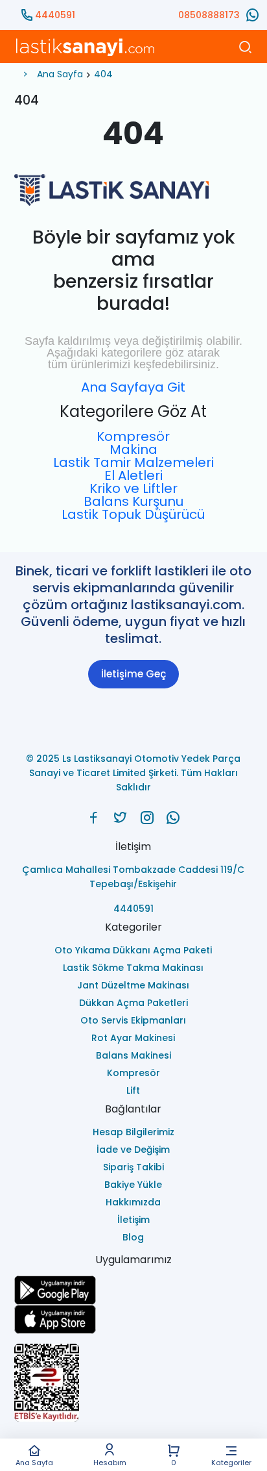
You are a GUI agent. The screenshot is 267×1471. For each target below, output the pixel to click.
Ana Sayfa (34, 1461)
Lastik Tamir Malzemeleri (133, 462)
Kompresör (133, 436)
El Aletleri (133, 475)
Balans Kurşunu (133, 501)
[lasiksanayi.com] (94, 817)
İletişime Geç (133, 674)
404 (103, 74)
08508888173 (209, 15)
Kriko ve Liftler (133, 488)
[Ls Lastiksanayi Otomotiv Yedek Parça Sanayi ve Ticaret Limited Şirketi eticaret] (133, 1383)
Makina (133, 449)
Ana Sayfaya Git (133, 387)
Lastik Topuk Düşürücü (133, 514)
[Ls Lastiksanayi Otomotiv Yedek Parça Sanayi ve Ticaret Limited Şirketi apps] (133, 1319)
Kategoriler (231, 1461)
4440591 (55, 15)
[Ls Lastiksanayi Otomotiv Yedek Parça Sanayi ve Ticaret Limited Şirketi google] (133, 1290)
